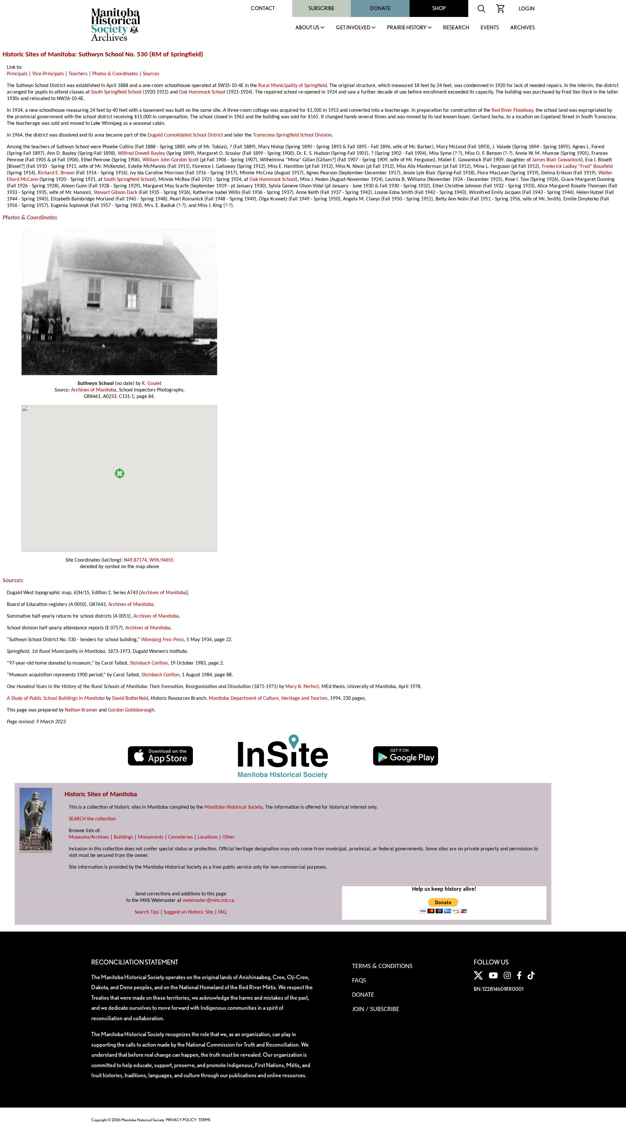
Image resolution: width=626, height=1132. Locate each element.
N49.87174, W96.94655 (148, 560)
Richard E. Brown (56, 173)
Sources (151, 74)
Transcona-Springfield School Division (292, 135)
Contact (263, 8)
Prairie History (406, 28)
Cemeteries (180, 837)
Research (456, 28)
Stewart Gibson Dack (115, 192)
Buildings (123, 837)
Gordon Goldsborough (131, 710)
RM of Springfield (176, 54)
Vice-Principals (48, 74)
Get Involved (353, 28)
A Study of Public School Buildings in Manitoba (56, 698)
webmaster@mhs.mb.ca (208, 900)
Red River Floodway (512, 110)
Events (490, 28)
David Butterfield (130, 698)
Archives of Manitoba (93, 390)
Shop (439, 8)
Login (527, 9)
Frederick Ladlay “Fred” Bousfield (577, 166)
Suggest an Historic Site (188, 912)
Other (228, 837)
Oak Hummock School (202, 92)
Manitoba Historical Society (233, 807)
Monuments (150, 837)
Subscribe (321, 8)
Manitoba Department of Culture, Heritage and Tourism (268, 698)
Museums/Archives (89, 837)
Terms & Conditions (382, 966)
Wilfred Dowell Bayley (141, 153)
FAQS (359, 981)
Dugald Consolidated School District (185, 135)
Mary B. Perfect (302, 686)
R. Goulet (151, 383)
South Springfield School (116, 92)
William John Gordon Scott (170, 160)
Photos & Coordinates (115, 74)
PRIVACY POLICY (181, 1119)
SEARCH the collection (92, 819)
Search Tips (147, 912)
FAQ (222, 912)
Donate (380, 8)
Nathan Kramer (81, 710)
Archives (522, 28)
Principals (17, 74)
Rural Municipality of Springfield (292, 85)
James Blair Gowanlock (556, 160)
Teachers (77, 74)
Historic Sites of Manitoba (39, 54)
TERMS (204, 1119)
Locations (207, 837)
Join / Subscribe (375, 1009)
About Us (307, 28)
